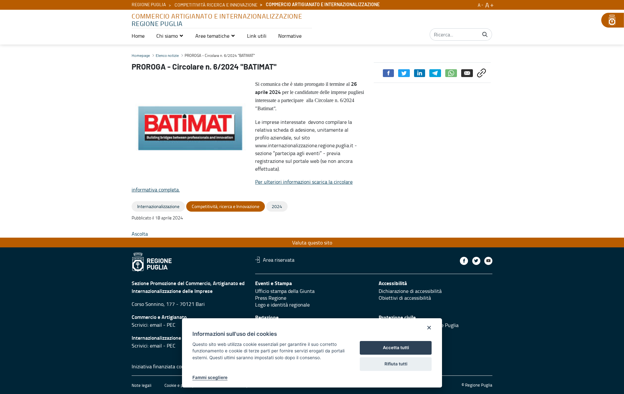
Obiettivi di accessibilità (405, 297)
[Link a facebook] (464, 261)
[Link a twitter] (476, 261)
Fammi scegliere (210, 377)
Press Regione (270, 297)
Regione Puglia (149, 5)
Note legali (141, 385)
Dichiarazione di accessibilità (410, 291)
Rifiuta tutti (395, 363)
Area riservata (278, 260)
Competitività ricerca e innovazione (216, 5)
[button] (170, 36)
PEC (171, 324)
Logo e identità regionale (282, 304)
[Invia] (485, 34)
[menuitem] (138, 36)
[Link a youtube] (488, 261)
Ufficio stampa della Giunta (285, 291)
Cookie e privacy (179, 385)
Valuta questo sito (312, 242)
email (156, 324)
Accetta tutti (396, 347)
